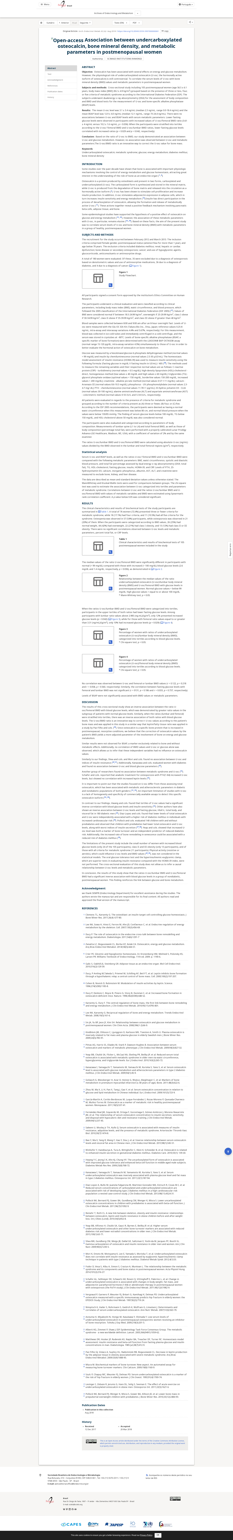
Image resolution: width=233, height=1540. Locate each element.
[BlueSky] (64, 1509)
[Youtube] (75, 1509)
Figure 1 (136, 265)
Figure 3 (115, 619)
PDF (134, 22)
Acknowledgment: (55, 80)
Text (49, 74)
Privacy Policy (146, 1535)
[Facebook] (73, 1509)
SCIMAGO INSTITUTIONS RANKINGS (124, 58)
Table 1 (104, 511)
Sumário (50, 22)
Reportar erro (230, 549)
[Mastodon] (67, 1509)
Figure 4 (167, 622)
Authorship (97, 58)
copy (164, 31)
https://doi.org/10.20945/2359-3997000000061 (138, 31)
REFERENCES (52, 85)
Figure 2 (158, 569)
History (50, 97)
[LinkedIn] (70, 1509)
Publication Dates (55, 91)
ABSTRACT (51, 68)
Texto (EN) (119, 22)
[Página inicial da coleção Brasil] (50, 1503)
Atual (74, 22)
